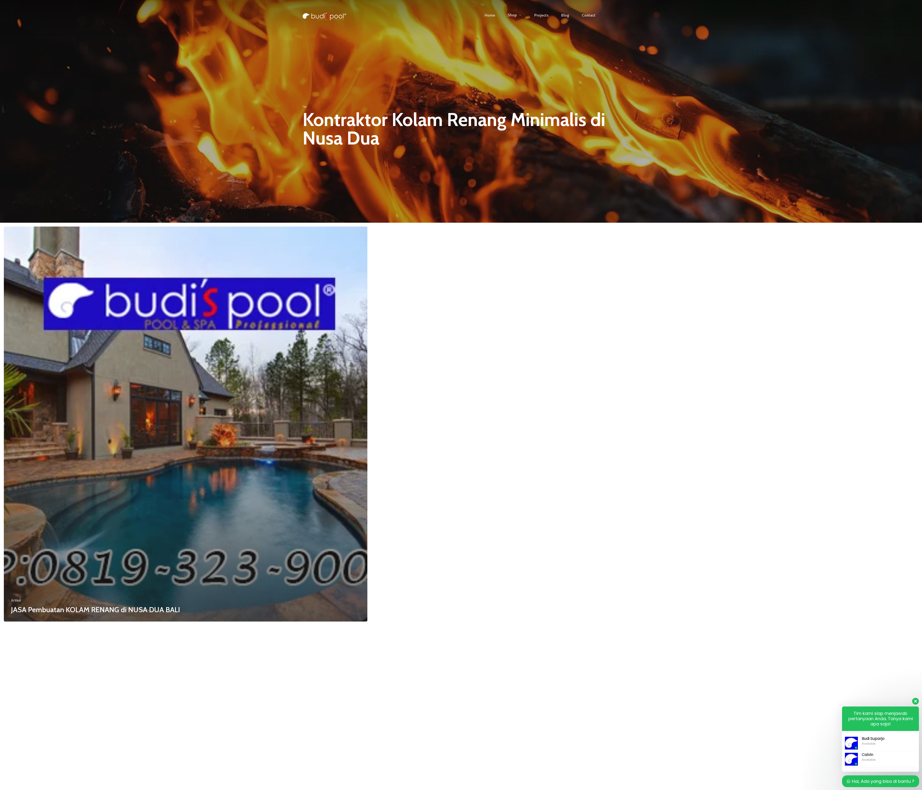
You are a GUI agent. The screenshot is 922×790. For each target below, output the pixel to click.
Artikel (16, 600)
